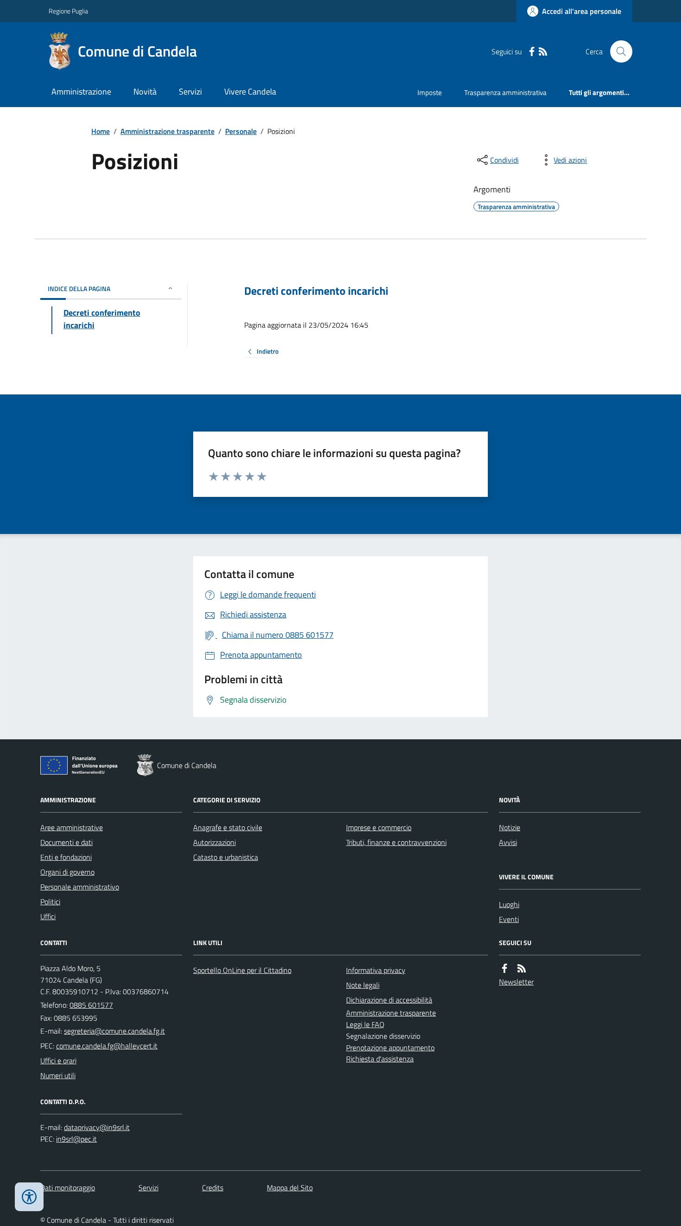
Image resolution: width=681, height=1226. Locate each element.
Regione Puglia (68, 11)
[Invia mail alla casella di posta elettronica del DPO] (97, 1127)
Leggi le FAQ (365, 1024)
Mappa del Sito (290, 1187)
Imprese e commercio (378, 827)
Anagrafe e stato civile (227, 827)
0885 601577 (91, 1004)
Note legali (362, 985)
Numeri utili (58, 1075)
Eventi (509, 919)
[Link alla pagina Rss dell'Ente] (521, 968)
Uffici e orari (58, 1060)
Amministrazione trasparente (167, 131)
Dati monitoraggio (67, 1187)
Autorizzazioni (214, 842)
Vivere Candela (250, 91)
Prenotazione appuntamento (390, 1047)
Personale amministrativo (79, 886)
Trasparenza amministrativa (505, 92)
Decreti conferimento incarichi (316, 291)
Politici (50, 901)
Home (100, 131)
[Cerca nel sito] (617, 51)
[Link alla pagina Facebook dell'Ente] (504, 968)
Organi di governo (67, 871)
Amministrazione (81, 91)
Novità (145, 91)
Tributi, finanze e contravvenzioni (396, 842)
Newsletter (516, 981)
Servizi (190, 91)
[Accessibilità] (29, 1196)
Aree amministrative (71, 827)
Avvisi (508, 842)
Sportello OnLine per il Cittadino (242, 970)
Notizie (509, 827)
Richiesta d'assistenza (380, 1058)
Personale (241, 131)
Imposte (429, 92)
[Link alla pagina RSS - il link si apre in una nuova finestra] (543, 51)
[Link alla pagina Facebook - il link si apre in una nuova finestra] (531, 51)
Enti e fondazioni (66, 857)
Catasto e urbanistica (225, 857)
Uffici (48, 916)
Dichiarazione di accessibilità (389, 999)
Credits (212, 1187)
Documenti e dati (66, 842)
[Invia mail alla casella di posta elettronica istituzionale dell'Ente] (114, 1030)
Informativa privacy (375, 970)
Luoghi (509, 904)
